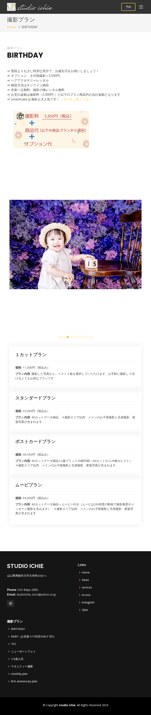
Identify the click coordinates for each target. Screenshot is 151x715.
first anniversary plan (24, 681)
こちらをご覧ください (76, 99)
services (87, 587)
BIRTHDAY (18, 629)
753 (13, 644)
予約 (128, 7)
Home (11, 27)
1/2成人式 (17, 659)
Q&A (85, 609)
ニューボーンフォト (25, 651)
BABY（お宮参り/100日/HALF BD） (33, 636)
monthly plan (19, 673)
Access (86, 595)
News (85, 580)
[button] (60, 337)
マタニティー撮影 (22, 666)
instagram (88, 602)
